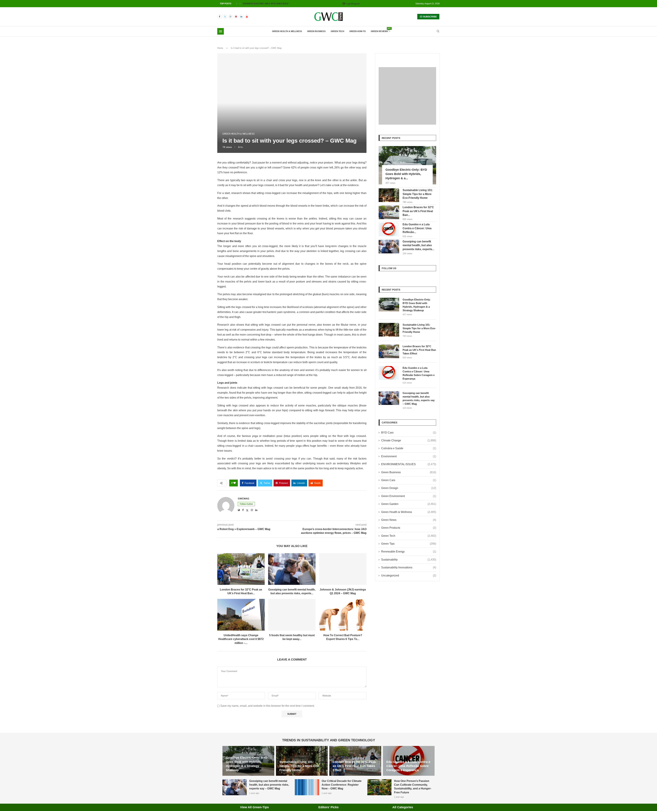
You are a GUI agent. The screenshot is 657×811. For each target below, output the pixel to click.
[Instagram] (230, 16)
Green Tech (337, 31)
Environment (408, 456)
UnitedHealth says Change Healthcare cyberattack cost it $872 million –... (241, 639)
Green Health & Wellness (287, 31)
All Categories (402, 807)
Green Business (316, 31)
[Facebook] (219, 16)
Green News (408, 519)
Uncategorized (408, 575)
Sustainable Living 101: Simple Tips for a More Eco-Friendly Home (418, 194)
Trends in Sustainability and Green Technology (328, 740)
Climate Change (408, 440)
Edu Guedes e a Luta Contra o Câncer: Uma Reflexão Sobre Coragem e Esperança (419, 373)
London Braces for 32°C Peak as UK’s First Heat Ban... (418, 211)
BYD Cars (408, 432)
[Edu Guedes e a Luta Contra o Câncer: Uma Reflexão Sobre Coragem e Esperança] (389, 229)
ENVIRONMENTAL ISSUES (408, 464)
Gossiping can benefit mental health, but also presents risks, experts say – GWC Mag (419, 398)
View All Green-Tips (254, 807)
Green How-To (357, 31)
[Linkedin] (241, 16)
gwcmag (243, 498)
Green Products (408, 527)
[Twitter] (225, 16)
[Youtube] (247, 16)
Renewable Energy (408, 551)
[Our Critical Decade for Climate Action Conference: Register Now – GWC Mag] (307, 787)
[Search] (438, 31)
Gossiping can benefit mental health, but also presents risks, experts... (418, 245)
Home (220, 48)
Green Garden (408, 503)
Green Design (408, 488)
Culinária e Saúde (408, 448)
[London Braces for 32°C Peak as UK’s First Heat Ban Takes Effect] (241, 569)
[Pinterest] (236, 16)
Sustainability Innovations (408, 567)
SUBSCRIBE (429, 16)
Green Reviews (380, 30)
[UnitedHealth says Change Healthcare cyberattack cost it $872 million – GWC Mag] (241, 615)
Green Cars (408, 480)
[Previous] (236, 3)
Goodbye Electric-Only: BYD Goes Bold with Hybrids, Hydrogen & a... (406, 174)
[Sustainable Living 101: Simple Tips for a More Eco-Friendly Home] (389, 195)
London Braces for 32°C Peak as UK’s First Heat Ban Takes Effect (419, 350)
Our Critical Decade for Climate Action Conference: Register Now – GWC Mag (342, 784)
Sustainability (408, 559)
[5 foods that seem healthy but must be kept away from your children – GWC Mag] (291, 615)
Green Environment (408, 496)
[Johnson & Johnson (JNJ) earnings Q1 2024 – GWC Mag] (342, 569)
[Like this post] (234, 483)
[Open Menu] (220, 31)
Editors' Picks (328, 807)
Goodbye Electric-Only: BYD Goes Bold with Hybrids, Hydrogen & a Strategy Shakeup (417, 305)
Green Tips (408, 543)
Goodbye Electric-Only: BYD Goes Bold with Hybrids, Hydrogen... (280, 3)
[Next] (240, 3)
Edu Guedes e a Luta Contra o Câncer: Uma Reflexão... (417, 228)
